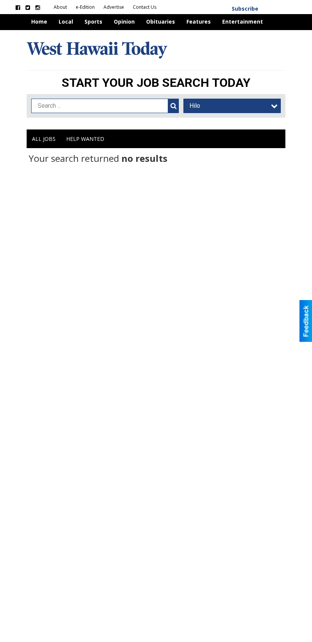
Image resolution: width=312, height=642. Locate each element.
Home (39, 21)
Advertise (114, 7)
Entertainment (242, 21)
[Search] (173, 106)
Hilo (194, 105)
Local (66, 21)
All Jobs (44, 138)
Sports (93, 21)
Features (198, 21)
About (61, 7)
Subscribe (245, 8)
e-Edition (86, 7)
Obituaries (160, 21)
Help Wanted (85, 138)
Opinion (124, 21)
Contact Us (144, 7)
